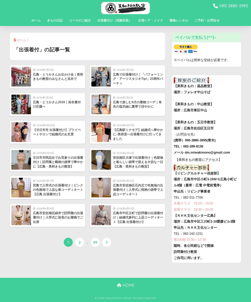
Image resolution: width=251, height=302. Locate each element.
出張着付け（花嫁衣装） (114, 20)
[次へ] (106, 242)
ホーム (36, 20)
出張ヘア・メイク (150, 20)
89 (95, 242)
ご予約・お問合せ (207, 20)
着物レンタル (178, 20)
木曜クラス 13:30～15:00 (193, 203)
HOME (127, 285)
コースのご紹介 (80, 20)
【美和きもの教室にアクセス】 (198, 160)
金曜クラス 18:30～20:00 (193, 209)
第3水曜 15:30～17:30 (190, 239)
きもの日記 (55, 20)
